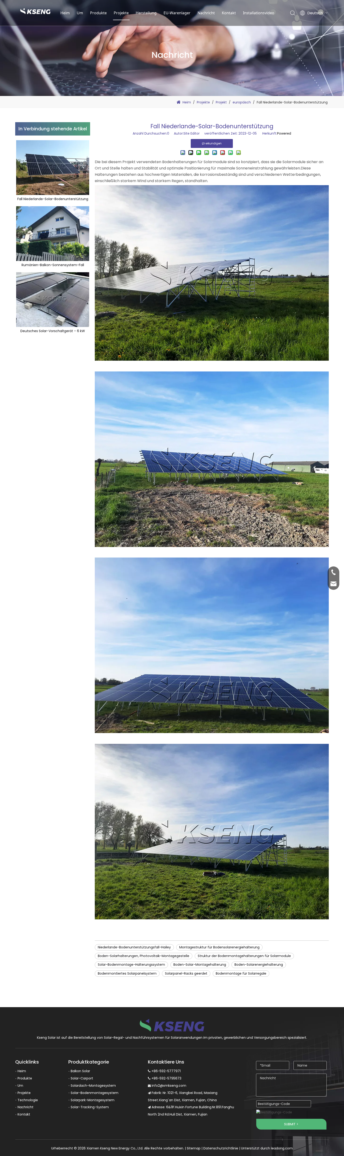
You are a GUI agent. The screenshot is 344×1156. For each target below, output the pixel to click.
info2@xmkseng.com (169, 1085)
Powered (284, 133)
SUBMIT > (291, 1124)
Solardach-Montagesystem (93, 1085)
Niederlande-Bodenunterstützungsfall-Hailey (134, 947)
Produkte (98, 12)
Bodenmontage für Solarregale (241, 973)
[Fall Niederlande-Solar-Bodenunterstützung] (52, 167)
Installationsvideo (258, 12)
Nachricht (206, 12)
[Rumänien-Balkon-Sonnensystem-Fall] (52, 233)
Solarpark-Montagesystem (92, 1100)
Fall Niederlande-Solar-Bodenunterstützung (52, 199)
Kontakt (229, 12)
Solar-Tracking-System (90, 1107)
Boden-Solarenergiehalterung (258, 964)
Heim (65, 12)
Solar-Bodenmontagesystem (94, 1092)
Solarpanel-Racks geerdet (186, 973)
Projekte (121, 12)
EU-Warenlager (177, 12)
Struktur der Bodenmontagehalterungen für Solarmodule (244, 956)
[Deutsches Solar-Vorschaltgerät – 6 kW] (52, 299)
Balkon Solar (80, 1071)
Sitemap (194, 1148)
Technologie (28, 1100)
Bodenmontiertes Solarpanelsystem (127, 973)
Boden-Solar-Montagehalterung (199, 964)
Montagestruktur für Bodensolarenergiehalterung (219, 947)
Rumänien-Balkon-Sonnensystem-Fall (53, 265)
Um (80, 12)
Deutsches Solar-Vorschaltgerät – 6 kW (52, 331)
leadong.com (282, 1148)
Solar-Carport (82, 1078)
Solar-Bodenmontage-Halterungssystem (131, 964)
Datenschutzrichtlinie (220, 1148)
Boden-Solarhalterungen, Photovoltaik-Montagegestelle (143, 956)
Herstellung (146, 12)
